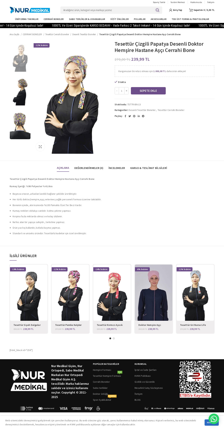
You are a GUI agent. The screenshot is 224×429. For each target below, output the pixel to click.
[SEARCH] (157, 10)
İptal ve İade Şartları (146, 369)
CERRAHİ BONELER (33, 34)
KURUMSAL (141, 364)
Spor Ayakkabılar (104, 399)
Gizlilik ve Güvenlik (145, 381)
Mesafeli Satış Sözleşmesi (149, 387)
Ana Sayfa (15, 34)
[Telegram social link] (143, 116)
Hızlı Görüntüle (44, 270)
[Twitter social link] (129, 116)
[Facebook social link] (125, 116)
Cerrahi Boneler (101, 381)
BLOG (138, 399)
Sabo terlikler (100, 387)
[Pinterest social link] (134, 116)
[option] (20, 56)
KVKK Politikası (143, 375)
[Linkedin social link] (139, 116)
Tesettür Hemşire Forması (107, 375)
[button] (214, 419)
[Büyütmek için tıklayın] (40, 146)
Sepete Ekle (148, 91)
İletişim (138, 393)
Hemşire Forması (102, 369)
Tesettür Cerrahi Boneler (57, 34)
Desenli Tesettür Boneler (84, 34)
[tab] (63, 166)
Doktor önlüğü (100, 393)
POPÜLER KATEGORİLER (106, 364)
